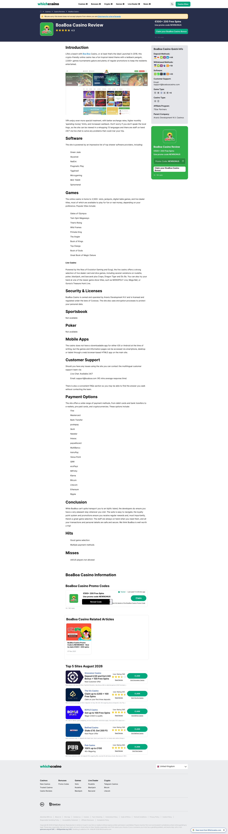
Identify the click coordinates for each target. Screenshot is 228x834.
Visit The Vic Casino (137, 698)
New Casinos (45, 784)
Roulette (78, 787)
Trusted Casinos (46, 787)
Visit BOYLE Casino (137, 715)
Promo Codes (63, 784)
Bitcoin (106, 787)
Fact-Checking (97, 817)
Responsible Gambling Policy (49, 820)
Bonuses (62, 780)
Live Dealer (93, 780)
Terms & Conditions (140, 817)
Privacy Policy (154, 817)
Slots (77, 784)
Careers (86, 817)
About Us (58, 817)
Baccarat (91, 791)
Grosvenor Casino (93, 673)
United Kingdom (167, 766)
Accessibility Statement (70, 820)
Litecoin (107, 791)
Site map (67, 817)
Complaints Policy (103, 820)
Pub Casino (90, 745)
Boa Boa (86, 54)
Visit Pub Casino (137, 751)
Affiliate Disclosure (87, 820)
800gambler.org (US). (64, 829)
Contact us (77, 817)
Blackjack (78, 791)
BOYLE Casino (91, 710)
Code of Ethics (126, 817)
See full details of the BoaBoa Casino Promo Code (128, 603)
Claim (137, 676)
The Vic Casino (92, 691)
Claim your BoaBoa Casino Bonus (171, 31)
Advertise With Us (46, 817)
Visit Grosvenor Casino (137, 680)
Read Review (119, 680)
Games (78, 780)
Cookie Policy (167, 817)
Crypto (107, 780)
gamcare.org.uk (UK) (47, 829)
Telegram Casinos (111, 784)
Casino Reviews (46, 791)
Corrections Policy (111, 817)
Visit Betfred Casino (137, 733)
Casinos (44, 780)
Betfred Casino (91, 727)
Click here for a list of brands (109, 16)
